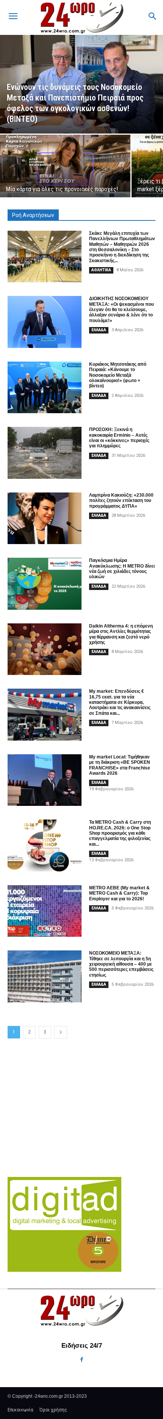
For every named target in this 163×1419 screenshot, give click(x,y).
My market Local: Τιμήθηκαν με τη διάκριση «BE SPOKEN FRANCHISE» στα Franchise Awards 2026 (119, 765)
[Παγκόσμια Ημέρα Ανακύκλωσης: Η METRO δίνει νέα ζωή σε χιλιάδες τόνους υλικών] (45, 584)
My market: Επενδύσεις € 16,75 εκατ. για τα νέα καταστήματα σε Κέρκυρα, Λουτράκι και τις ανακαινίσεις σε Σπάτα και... (119, 702)
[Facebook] (81, 1359)
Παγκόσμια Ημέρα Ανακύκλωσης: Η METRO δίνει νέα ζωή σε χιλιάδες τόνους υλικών (122, 568)
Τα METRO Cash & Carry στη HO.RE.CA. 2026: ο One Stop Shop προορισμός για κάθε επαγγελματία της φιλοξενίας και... (120, 833)
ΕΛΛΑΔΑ (98, 330)
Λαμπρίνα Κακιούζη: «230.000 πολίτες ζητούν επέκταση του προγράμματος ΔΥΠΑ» (121, 500)
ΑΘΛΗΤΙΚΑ (101, 270)
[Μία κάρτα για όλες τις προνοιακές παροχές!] (65, 166)
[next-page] (60, 1032)
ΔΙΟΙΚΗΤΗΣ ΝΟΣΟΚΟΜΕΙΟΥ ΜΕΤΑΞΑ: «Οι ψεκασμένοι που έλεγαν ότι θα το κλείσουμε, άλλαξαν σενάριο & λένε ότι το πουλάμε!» (121, 309)
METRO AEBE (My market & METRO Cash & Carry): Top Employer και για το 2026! (119, 893)
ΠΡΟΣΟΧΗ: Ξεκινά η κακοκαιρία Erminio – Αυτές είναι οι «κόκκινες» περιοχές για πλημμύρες (119, 437)
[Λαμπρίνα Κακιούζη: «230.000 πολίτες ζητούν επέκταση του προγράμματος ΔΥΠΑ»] (45, 518)
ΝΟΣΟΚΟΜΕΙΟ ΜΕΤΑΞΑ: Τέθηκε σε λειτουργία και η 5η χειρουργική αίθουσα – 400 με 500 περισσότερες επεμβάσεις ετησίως (121, 964)
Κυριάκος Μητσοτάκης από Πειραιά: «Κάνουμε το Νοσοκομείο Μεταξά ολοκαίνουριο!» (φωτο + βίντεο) (117, 375)
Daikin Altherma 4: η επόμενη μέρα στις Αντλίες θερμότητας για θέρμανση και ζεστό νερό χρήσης (121, 634)
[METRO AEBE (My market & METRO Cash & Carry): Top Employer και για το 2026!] (45, 911)
